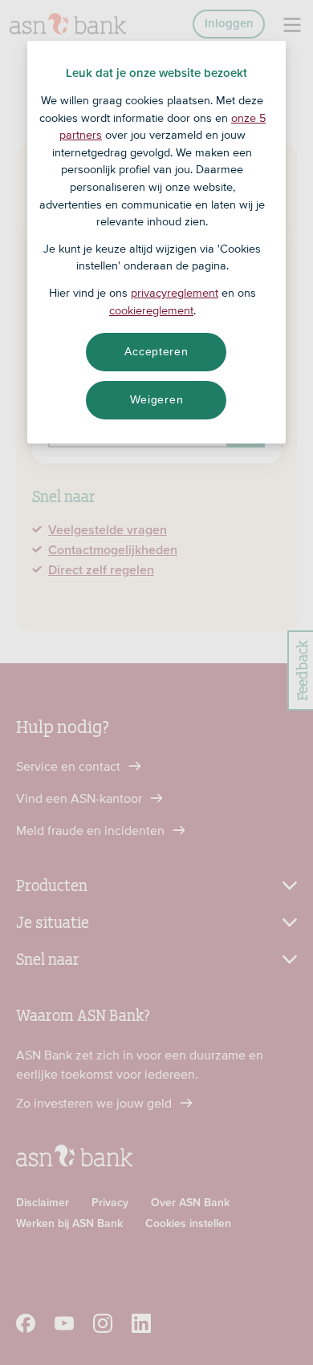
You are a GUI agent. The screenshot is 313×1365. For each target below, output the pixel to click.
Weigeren (157, 399)
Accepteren (156, 351)
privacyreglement (174, 292)
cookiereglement (151, 310)
